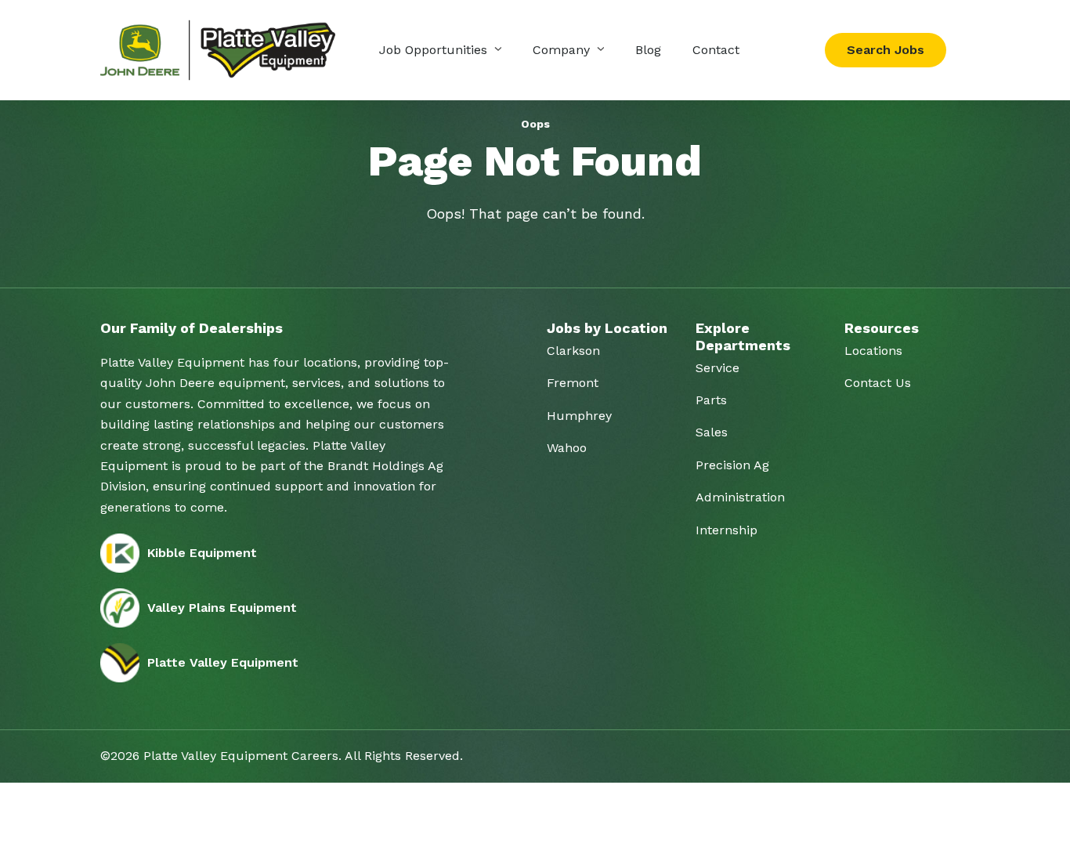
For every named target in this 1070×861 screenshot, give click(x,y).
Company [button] (563, 49)
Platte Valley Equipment (222, 662)
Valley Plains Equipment (222, 607)
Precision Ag (732, 465)
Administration (740, 497)
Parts (711, 400)
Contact (715, 49)
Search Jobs (885, 49)
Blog (648, 49)
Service (717, 367)
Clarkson (573, 350)
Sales (712, 432)
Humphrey (579, 415)
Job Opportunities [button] (435, 49)
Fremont (572, 382)
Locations (873, 350)
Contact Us (877, 382)
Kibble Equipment (202, 552)
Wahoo (567, 447)
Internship (726, 530)
